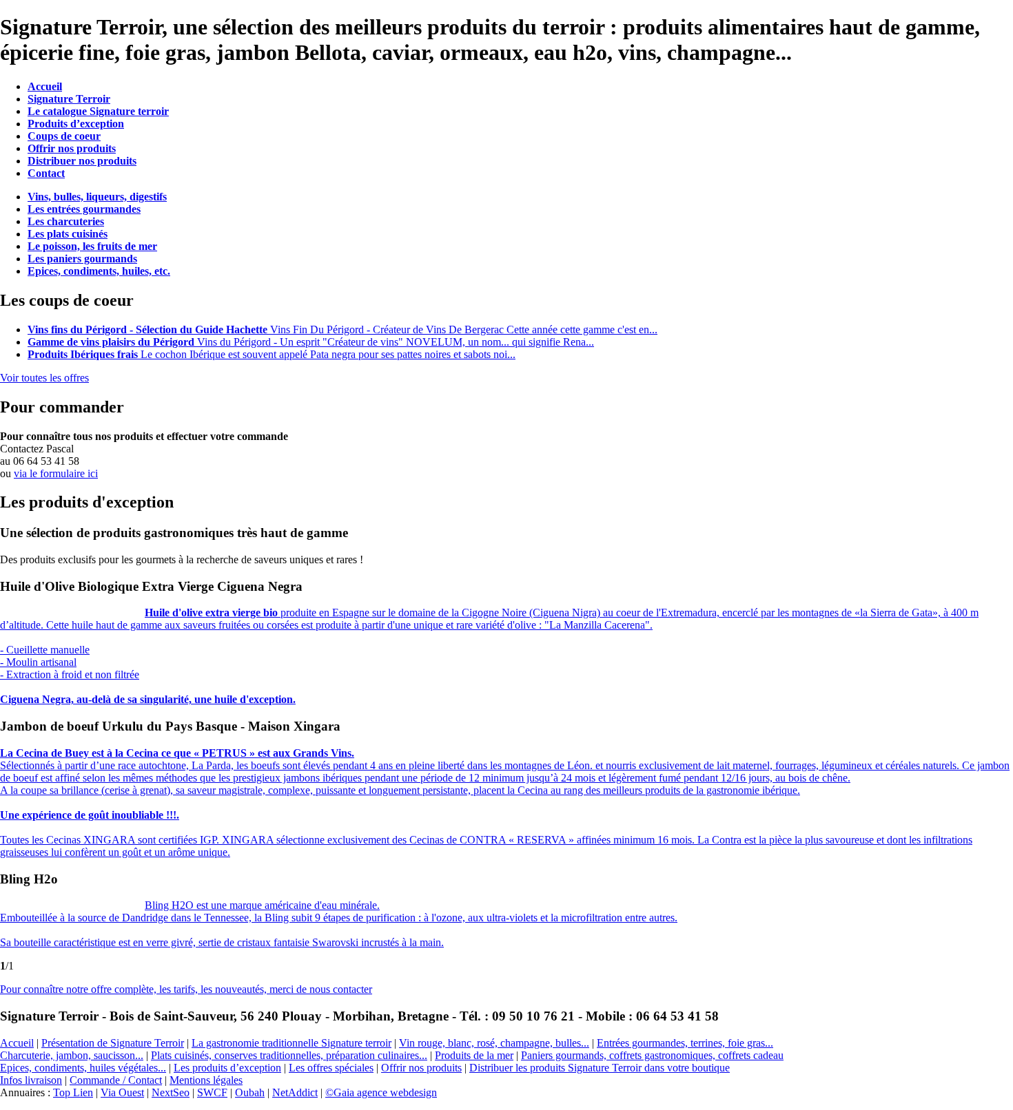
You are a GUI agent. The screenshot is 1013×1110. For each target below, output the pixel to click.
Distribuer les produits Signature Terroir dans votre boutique (599, 1068)
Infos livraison (31, 1080)
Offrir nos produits (421, 1068)
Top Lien (73, 1092)
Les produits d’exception (227, 1068)
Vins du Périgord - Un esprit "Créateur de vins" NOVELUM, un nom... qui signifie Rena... (311, 342)
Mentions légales (206, 1080)
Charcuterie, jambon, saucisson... (71, 1055)
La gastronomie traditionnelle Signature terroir (291, 1043)
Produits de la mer (474, 1055)
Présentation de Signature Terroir (112, 1043)
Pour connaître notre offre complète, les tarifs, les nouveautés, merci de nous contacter (186, 989)
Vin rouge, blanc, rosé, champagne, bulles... (494, 1043)
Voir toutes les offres (44, 378)
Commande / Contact (116, 1080)
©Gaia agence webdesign (381, 1092)
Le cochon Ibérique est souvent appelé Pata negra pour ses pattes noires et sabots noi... (271, 354)
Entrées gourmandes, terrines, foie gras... (685, 1043)
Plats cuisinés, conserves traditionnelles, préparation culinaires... (289, 1055)
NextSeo (171, 1092)
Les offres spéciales (331, 1068)
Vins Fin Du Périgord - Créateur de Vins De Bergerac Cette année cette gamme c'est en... (342, 329)
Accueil (17, 1043)
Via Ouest (122, 1092)
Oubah (250, 1092)
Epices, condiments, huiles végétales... (83, 1068)
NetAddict (295, 1092)
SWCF (212, 1092)
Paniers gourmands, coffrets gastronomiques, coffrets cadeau (652, 1055)
